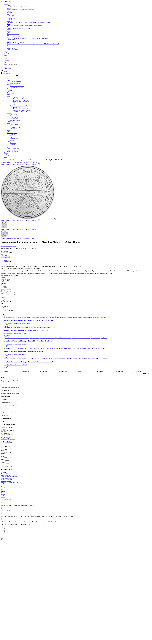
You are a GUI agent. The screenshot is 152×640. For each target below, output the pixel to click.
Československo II (28, 22)
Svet (8, 41)
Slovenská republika (46, 22)
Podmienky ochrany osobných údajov (10, 482)
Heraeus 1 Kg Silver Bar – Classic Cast (26, 330)
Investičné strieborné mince (14, 9)
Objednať (24, 354)
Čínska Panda (10, 15)
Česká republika (11, 22)
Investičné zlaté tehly (23, 7)
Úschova (6, 51)
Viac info (24, 333)
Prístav (7, 160)
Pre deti (9, 29)
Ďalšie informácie (8, 261)
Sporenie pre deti (11, 48)
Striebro (9, 8)
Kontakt (6, 55)
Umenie (9, 31)
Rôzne (17, 28)
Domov (2, 160)
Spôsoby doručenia (5, 475)
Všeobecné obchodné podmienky (9, 476)
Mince (13, 28)
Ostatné (9, 32)
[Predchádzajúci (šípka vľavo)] (1, 538)
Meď (8, 14)
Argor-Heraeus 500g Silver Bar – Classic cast (28, 341)
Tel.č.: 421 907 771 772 (7, 437)
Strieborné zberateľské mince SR (37, 44)
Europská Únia (37, 22)
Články (5, 52)
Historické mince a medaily (14, 36)
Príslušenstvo (16, 34)
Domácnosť (10, 34)
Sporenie (6, 45)
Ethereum (3, 497)
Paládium (9, 12)
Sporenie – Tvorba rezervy (13, 46)
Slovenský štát (38, 25)
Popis (5, 260)
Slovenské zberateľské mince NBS (15, 42)
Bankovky (9, 21)
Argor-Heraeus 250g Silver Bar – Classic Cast (28, 362)
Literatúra (9, 19)
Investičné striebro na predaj (17, 160)
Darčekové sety (11, 18)
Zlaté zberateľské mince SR (52, 44)
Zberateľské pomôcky (12, 26)
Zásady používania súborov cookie (9, 483)
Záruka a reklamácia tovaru (7, 478)
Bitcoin (2, 495)
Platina (8, 11)
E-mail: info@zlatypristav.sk (8, 439)
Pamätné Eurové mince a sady (21, 44)
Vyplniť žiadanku (5, 257)
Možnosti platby (5, 473)
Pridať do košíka (26, 323)
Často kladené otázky (6, 499)
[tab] (77, 260)
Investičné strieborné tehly (27, 9)
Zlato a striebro (22, 28)
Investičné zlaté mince (12, 7)
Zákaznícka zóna (8, 54)
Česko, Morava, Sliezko (13, 38)
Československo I (19, 22)
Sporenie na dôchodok (12, 49)
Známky (9, 24)
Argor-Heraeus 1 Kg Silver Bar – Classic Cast (28, 320)
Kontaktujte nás (4, 399)
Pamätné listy (10, 44)
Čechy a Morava (11, 25)
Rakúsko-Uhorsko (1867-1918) (42, 38)
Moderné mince (11, 39)
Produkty (6, 4)
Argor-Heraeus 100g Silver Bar (23, 351)
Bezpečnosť (4, 472)
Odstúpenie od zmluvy (6, 479)
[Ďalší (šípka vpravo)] (2, 538)
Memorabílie (10, 16)
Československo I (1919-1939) (26, 38)
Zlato (8, 5)
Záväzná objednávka (6, 481)
